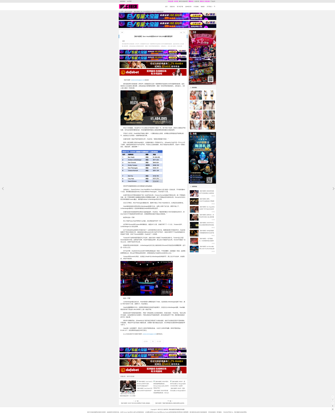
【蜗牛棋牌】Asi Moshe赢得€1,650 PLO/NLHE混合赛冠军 (206, 249)
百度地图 (176, 409)
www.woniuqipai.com (138, 80)
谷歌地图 (182, 409)
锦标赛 (202, 6)
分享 (159, 341)
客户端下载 (180, 6)
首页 (166, 6)
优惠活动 (172, 6)
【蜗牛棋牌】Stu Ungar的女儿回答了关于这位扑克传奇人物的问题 (207, 209)
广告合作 (212, 1)
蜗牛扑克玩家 (128, 11)
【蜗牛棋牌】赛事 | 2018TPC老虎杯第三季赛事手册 (206, 201)
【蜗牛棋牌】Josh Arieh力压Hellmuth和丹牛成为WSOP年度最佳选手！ (144, 390)
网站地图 (171, 409)
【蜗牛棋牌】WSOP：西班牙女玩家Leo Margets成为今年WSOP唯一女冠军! (178, 390)
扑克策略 (196, 6)
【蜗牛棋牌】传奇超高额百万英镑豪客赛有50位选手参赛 (206, 233)
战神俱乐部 (188, 6)
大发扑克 (196, 1)
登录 (130, 1)
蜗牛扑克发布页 (183, 1)
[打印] (181, 32)
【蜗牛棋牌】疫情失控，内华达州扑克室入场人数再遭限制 (206, 217)
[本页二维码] (332, 409)
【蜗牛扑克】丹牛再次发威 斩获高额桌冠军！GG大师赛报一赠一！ (127, 396)
